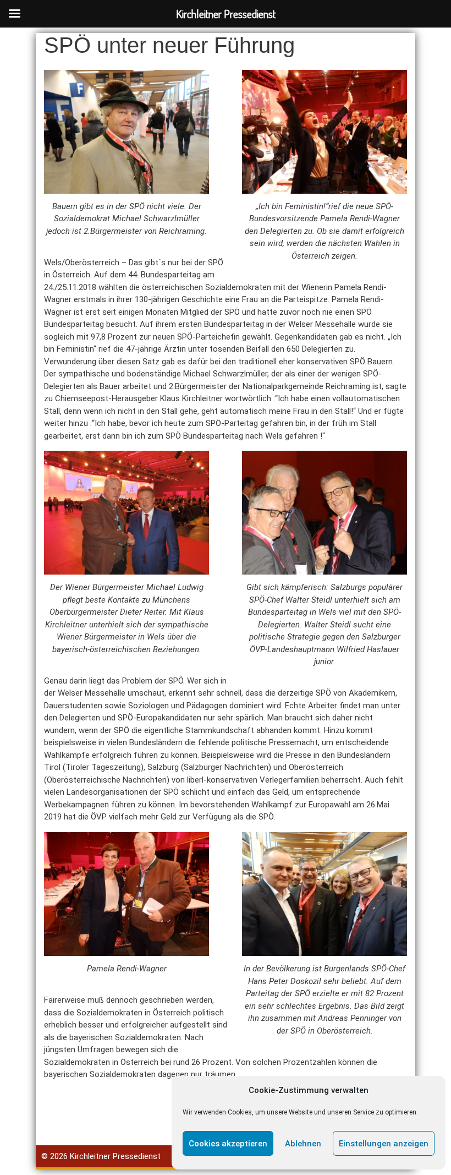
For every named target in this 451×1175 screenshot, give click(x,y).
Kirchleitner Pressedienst (115, 1156)
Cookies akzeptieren (228, 1144)
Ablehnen (303, 1144)
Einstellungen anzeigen (383, 1144)
